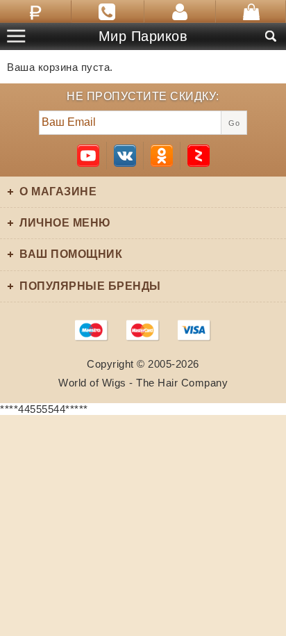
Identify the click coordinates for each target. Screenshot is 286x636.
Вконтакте (125, 156)
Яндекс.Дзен (198, 156)
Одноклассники (162, 156)
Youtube (88, 156)
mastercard (143, 330)
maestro (91, 330)
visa (194, 330)
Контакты (108, 11)
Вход (180, 11)
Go (233, 123)
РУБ (36, 11)
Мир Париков (143, 36)
